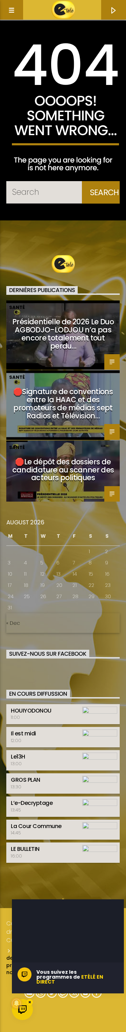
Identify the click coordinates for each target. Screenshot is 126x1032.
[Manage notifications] (16, 1003)
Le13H (18, 757)
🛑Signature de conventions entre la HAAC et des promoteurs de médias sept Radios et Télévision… (63, 403)
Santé (17, 307)
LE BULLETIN (25, 849)
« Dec (13, 623)
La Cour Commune (36, 826)
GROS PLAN (25, 780)
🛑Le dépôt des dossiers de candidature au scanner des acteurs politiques (63, 470)
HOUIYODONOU (31, 711)
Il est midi (23, 733)
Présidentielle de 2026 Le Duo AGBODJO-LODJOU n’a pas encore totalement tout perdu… (63, 334)
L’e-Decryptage (31, 803)
